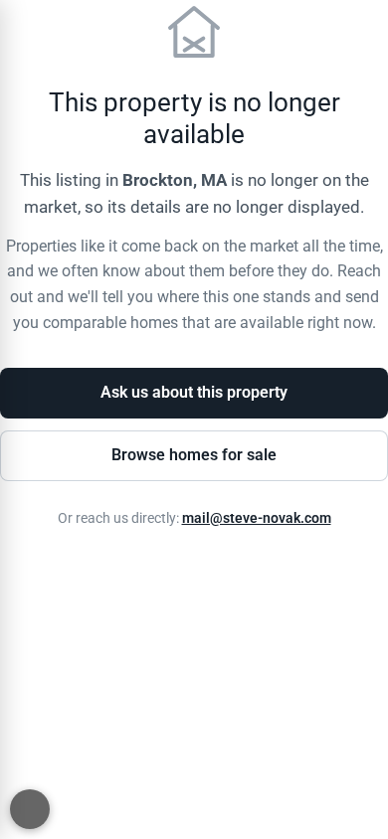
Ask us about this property (194, 393)
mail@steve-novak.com (256, 518)
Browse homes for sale (194, 455)
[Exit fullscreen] (30, 809)
